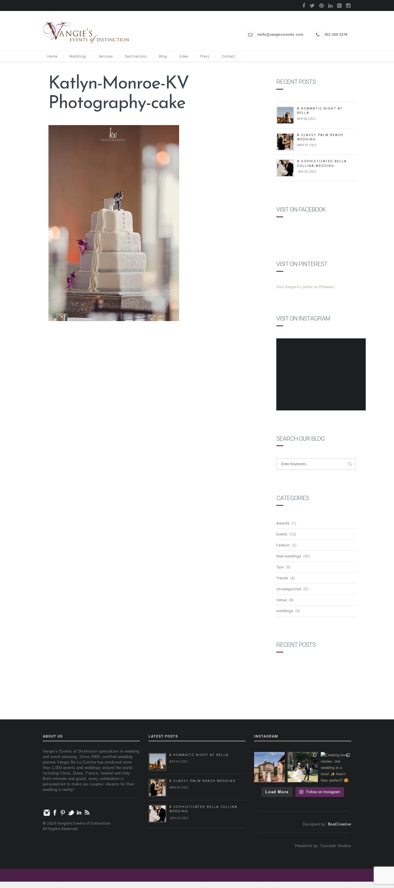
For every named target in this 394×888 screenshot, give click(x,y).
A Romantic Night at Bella (198, 755)
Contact (228, 56)
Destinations (136, 56)
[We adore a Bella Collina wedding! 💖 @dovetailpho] (303, 767)
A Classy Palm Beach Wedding (202, 781)
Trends (282, 578)
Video (183, 56)
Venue (281, 600)
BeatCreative (339, 824)
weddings (284, 611)
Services (106, 56)
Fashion (283, 545)
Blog (163, 56)
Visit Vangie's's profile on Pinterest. (305, 287)
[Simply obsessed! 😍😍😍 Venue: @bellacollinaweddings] (269, 767)
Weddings (78, 56)
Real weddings (288, 556)
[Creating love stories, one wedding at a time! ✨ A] (336, 767)
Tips (280, 567)
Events (281, 534)
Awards (282, 523)
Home (52, 56)
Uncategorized (288, 589)
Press (205, 56)
